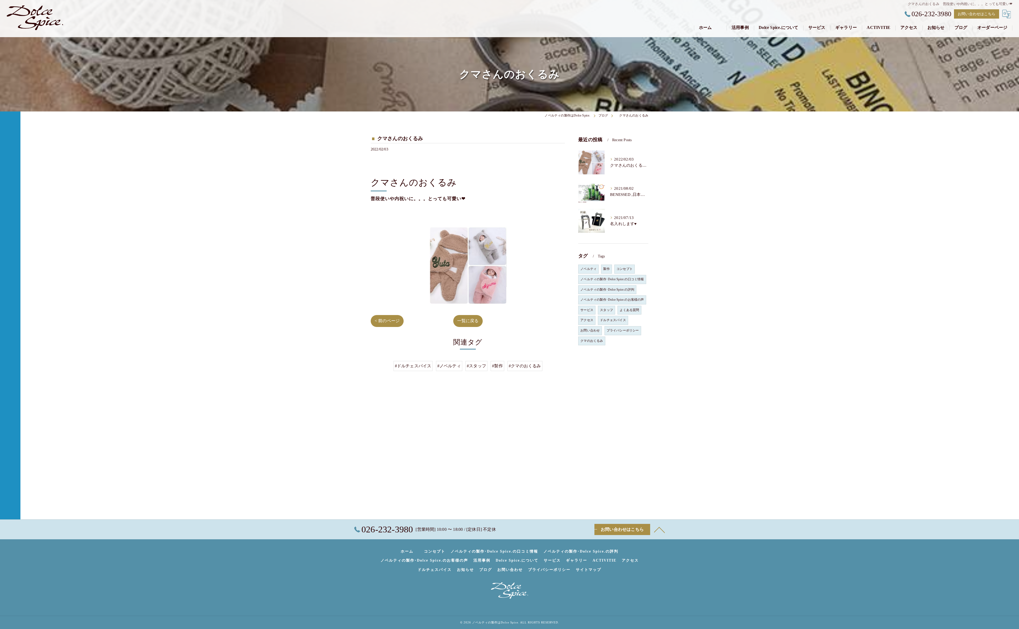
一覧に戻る (468, 320)
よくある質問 (629, 310)
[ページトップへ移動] (659, 529)
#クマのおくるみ (525, 366)
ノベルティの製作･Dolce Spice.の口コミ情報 (612, 279)
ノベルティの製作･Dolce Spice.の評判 (607, 289)
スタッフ (606, 310)
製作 (606, 269)
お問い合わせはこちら (976, 14)
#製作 (497, 366)
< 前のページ (387, 320)
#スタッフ (476, 366)
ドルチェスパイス (613, 320)
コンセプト (624, 269)
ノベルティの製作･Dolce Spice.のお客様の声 (612, 299)
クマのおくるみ (591, 341)
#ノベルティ (449, 366)
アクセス (586, 320)
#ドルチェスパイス (413, 366)
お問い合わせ (590, 330)
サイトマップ (588, 570)
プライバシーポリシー (623, 330)
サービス (586, 310)
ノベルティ (588, 269)
